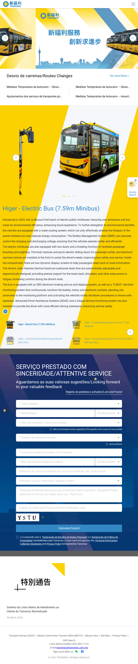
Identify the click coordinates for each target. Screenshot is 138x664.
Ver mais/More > (119, 75)
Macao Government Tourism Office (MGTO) (60, 621)
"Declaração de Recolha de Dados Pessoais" (64, 522)
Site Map (105, 621)
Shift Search (69, 625)
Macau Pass (91, 621)
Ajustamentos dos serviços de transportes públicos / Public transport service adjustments (34, 96)
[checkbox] (69, 415)
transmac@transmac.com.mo (72, 633)
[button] (5, 38)
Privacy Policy (54, 529)
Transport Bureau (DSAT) (22, 621)
